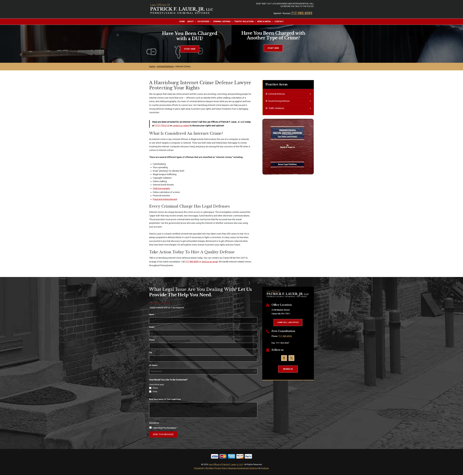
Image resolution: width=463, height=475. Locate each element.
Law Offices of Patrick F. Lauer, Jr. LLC (226, 464)
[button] (460, 457)
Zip (150, 352)
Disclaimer (154, 422)
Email (152, 327)
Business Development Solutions (243, 468)
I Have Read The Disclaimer (165, 428)
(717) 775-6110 (162, 125)
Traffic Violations (244, 21)
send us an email (210, 261)
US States (153, 365)
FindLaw (265, 468)
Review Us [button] (288, 369)
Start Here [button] (189, 49)
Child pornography (161, 188)
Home (182, 21)
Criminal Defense (222, 21)
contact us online (181, 125)
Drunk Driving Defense (279, 101)
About (190, 21)
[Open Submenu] (310, 94)
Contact (279, 21)
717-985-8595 (301, 13)
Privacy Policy (221, 468)
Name (151, 314)
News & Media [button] (264, 21)
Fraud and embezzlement (165, 199)
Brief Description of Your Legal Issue (165, 399)
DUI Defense (203, 21)
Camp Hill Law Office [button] (288, 322)
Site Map (209, 468)
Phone (152, 340)
